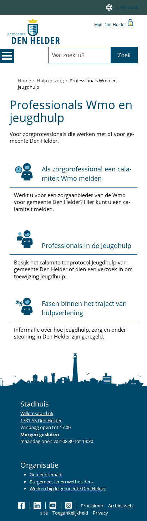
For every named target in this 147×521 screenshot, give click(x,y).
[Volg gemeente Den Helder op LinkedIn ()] (38, 505)
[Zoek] (124, 55)
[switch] (109, 7)
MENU (7, 56)
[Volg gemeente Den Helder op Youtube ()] (53, 505)
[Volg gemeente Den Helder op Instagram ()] (69, 505)
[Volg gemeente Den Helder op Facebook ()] (22, 505)
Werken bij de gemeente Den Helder (68, 488)
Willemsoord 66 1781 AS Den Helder (41, 417)
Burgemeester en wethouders (61, 481)
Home (24, 80)
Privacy (100, 513)
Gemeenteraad (45, 474)
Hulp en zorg (50, 80)
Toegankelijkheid (70, 513)
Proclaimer (92, 505)
